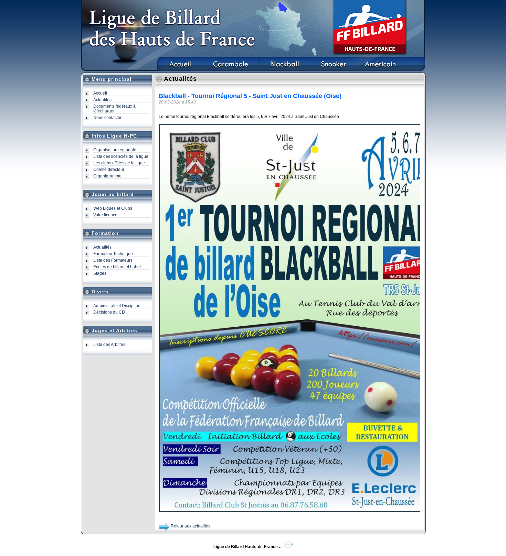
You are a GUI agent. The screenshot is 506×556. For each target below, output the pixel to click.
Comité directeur (108, 169)
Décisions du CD (109, 312)
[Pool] (285, 69)
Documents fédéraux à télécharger (114, 108)
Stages (99, 273)
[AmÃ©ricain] (380, 69)
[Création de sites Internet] (288, 546)
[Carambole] (230, 69)
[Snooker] (334, 69)
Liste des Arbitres (109, 344)
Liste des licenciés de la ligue (120, 156)
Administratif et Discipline (116, 305)
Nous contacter (107, 117)
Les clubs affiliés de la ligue (119, 163)
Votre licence (105, 214)
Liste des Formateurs (113, 260)
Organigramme (107, 176)
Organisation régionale (114, 150)
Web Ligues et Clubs (112, 208)
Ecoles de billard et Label (117, 266)
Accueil (100, 93)
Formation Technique (113, 253)
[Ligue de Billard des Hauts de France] (179, 69)
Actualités (102, 99)
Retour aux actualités (190, 526)
